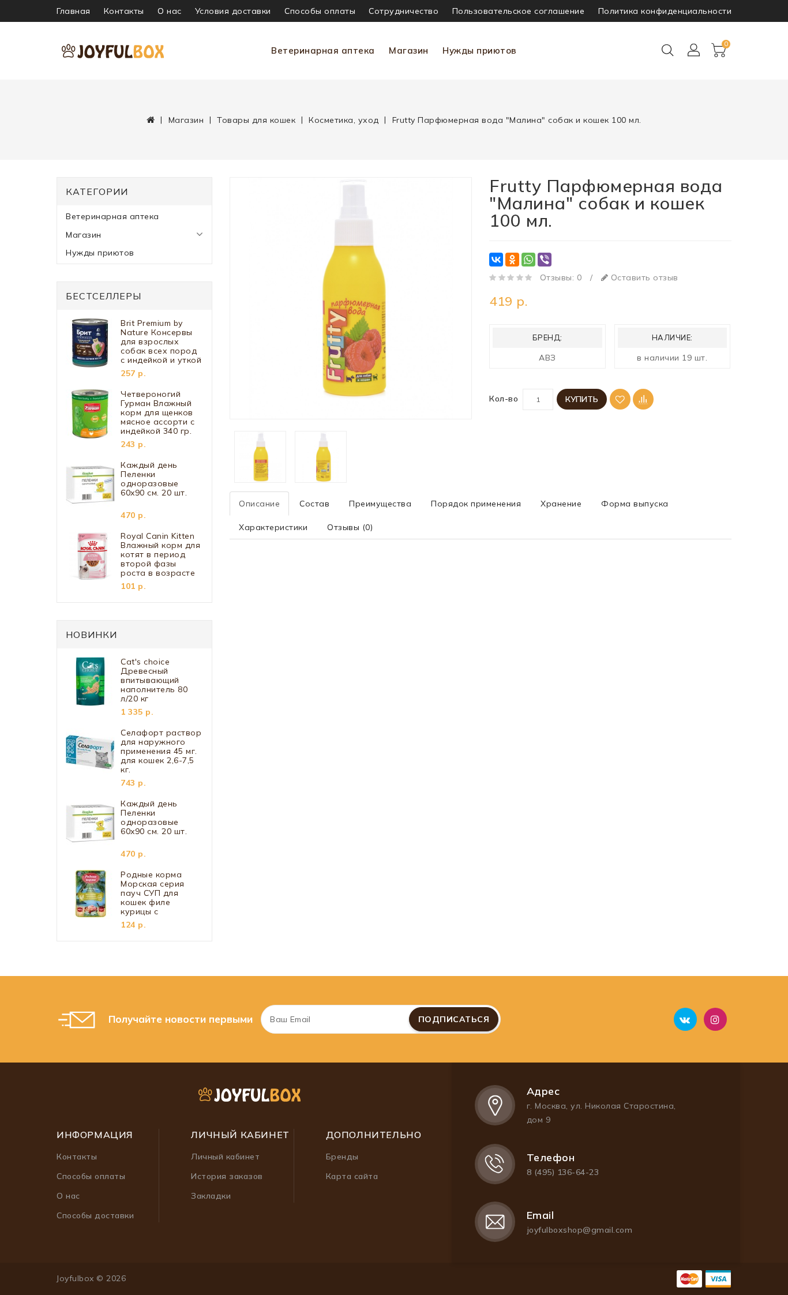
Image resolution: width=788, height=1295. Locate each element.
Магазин (409, 50)
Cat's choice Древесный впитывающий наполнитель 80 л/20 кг (154, 680)
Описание (259, 503)
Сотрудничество (403, 11)
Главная (74, 11)
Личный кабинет (225, 1156)
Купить (581, 399)
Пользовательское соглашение (518, 11)
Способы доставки (95, 1215)
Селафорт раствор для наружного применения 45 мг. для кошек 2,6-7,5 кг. (161, 751)
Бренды (342, 1156)
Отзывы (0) (350, 527)
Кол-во (503, 398)
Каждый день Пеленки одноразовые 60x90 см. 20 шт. (154, 479)
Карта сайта (352, 1176)
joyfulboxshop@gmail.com (580, 1230)
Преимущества (380, 503)
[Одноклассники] (512, 259)
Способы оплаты (319, 11)
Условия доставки (233, 11)
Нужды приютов (479, 50)
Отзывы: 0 (561, 277)
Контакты (124, 11)
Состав (314, 503)
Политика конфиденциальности (665, 11)
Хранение (561, 503)
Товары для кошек (256, 120)
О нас (169, 11)
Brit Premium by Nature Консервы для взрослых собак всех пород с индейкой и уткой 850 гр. (161, 341)
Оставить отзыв (643, 277)
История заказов (227, 1176)
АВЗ (547, 357)
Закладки (211, 1196)
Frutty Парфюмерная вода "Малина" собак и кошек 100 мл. (516, 120)
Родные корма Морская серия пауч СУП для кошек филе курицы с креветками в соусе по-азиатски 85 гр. (160, 893)
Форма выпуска (635, 503)
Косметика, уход (344, 120)
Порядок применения (476, 503)
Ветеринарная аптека (323, 50)
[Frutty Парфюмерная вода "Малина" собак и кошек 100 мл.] (351, 298)
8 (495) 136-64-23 (563, 1172)
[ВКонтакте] (496, 259)
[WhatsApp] (528, 259)
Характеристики (273, 527)
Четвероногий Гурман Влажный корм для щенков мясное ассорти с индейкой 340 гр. (157, 412)
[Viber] (544, 259)
